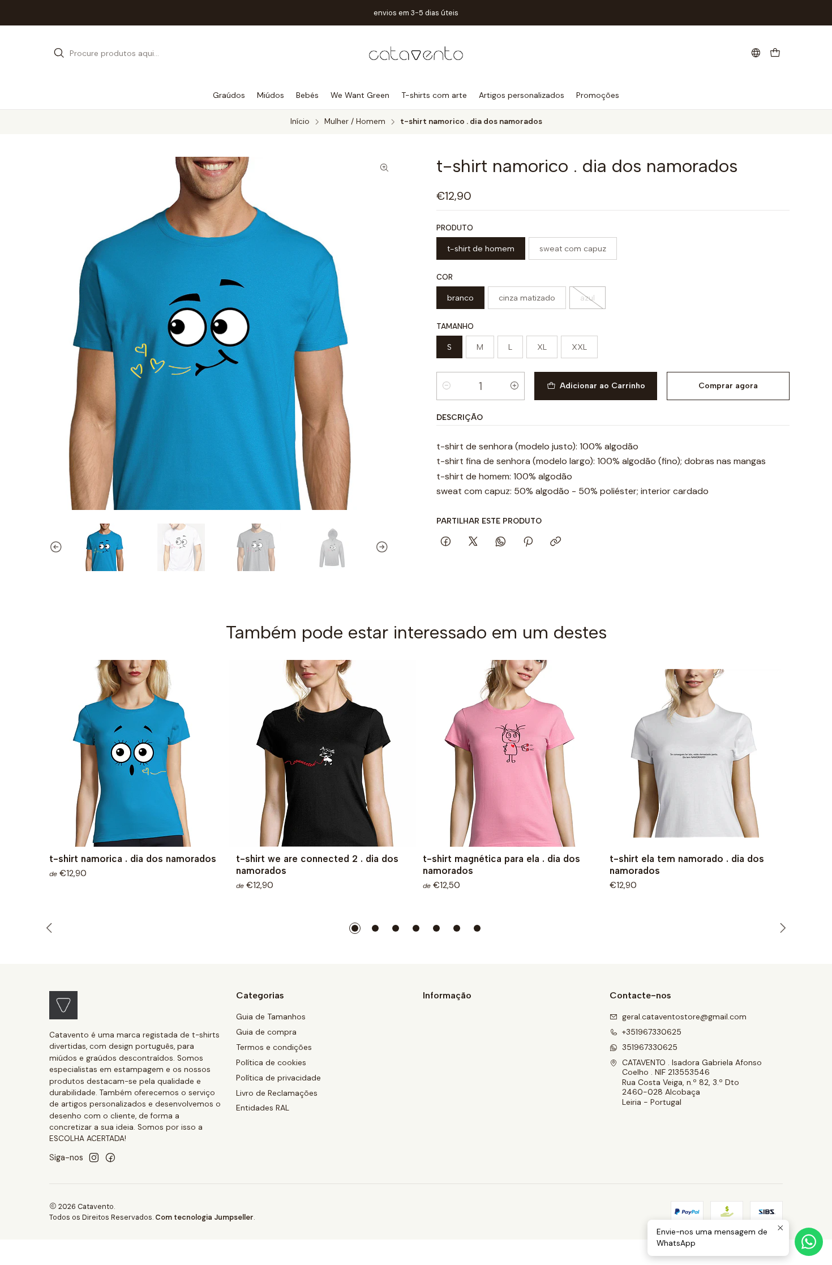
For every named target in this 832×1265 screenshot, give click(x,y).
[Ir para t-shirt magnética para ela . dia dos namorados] (509, 753)
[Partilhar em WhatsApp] (500, 542)
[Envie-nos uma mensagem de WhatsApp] (809, 1242)
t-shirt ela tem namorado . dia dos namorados (687, 864)
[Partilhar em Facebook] (445, 542)
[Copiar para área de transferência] (555, 542)
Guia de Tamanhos (271, 1016)
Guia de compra (266, 1032)
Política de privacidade (278, 1078)
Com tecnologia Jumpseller (204, 1217)
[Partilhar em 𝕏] (473, 542)
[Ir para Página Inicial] (416, 53)
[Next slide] (387, 547)
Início (300, 122)
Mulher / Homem (354, 122)
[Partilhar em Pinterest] (528, 542)
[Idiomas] (756, 53)
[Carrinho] (775, 53)
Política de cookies (271, 1062)
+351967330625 (651, 1032)
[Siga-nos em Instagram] (94, 1157)
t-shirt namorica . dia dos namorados (132, 858)
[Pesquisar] (58, 53)
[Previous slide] (50, 547)
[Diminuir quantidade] (446, 386)
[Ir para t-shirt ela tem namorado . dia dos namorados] (696, 753)
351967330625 (649, 1047)
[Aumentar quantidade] (514, 386)
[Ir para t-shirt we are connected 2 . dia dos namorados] (322, 753)
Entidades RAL (262, 1108)
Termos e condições (274, 1047)
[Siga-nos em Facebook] (110, 1157)
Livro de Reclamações (277, 1093)
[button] (355, 928)
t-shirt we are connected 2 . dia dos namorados (317, 864)
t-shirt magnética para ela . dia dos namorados (501, 864)
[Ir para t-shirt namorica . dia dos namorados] (135, 753)
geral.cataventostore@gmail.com (684, 1016)
